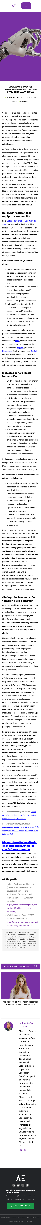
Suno (17, 340)
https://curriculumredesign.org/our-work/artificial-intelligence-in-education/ (22, 908)
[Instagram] (13, 1185)
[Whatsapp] (22, 1185)
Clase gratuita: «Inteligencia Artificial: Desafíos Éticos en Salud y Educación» (19, 815)
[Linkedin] (27, 1185)
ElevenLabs (7, 351)
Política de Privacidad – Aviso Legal (20, 1221)
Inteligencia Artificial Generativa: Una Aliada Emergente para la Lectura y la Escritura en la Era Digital (20, 830)
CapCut (34, 351)
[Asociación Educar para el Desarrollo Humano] (13, 6)
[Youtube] (18, 1185)
